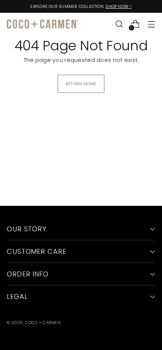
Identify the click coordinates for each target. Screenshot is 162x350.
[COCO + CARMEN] (42, 24)
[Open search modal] (119, 24)
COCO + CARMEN (43, 323)
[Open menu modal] (151, 24)
